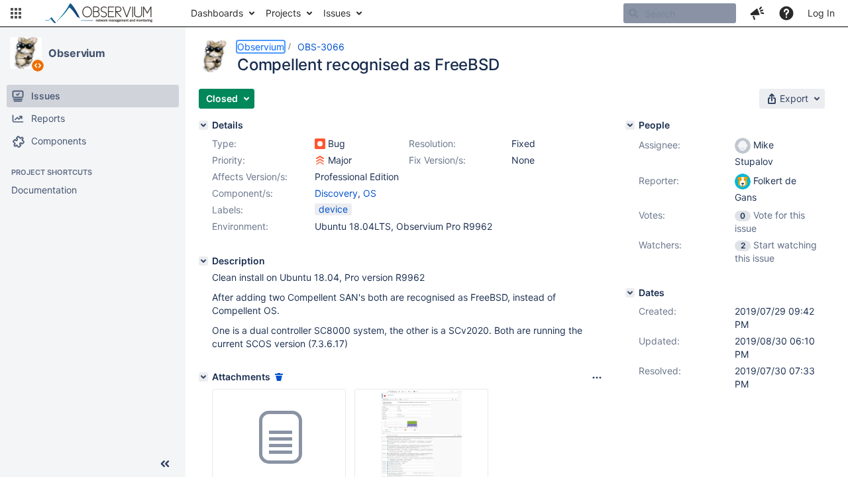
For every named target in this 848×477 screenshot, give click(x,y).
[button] (16, 13)
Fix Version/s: (437, 160)
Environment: (240, 226)
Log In (821, 13)
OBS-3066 (320, 46)
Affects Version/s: (250, 176)
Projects (283, 13)
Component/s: (242, 193)
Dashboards (217, 13)
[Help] (786, 13)
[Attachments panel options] (597, 378)
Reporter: (659, 180)
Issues (336, 13)
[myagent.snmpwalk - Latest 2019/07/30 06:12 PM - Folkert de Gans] (278, 438)
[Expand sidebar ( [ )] (165, 464)
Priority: (228, 160)
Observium (76, 53)
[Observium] (26, 53)
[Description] (203, 261)
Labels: (227, 209)
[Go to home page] (104, 13)
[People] (630, 125)
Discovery (336, 193)
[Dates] (630, 292)
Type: (224, 143)
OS (369, 193)
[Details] (203, 125)
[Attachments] (203, 377)
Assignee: (659, 144)
